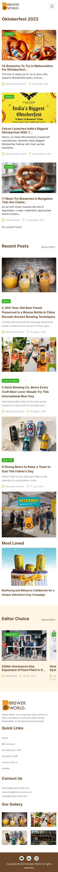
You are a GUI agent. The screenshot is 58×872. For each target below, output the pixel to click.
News (6, 301)
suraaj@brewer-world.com (14, 796)
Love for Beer (10, 380)
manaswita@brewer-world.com (17, 792)
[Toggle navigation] (52, 6)
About (5, 738)
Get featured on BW (11, 750)
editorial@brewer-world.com (15, 788)
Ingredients (12, 634)
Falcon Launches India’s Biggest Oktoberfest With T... (25, 130)
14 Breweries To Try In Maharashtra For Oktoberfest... (27, 67)
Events (9, 34)
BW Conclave (8, 744)
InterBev (6, 768)
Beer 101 (7, 460)
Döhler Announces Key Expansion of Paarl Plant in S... (23, 668)
